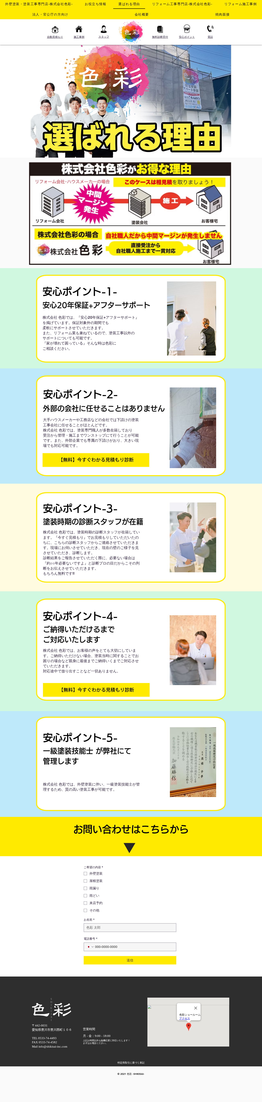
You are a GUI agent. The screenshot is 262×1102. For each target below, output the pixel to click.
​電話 (210, 36)
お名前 (89, 919)
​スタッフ (103, 36)
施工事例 (79, 36)
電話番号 (90, 939)
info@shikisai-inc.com (52, 1046)
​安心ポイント (187, 36)
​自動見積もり (55, 36)
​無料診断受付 (160, 36)
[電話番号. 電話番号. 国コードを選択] (90, 946)
